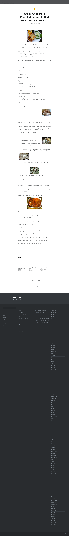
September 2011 (54, 481)
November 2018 (54, 339)
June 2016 (53, 379)
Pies (3, 329)
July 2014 (53, 424)
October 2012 (53, 459)
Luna (4, 327)
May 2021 (53, 318)
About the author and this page (51, 2)
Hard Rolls (21, 312)
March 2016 (53, 386)
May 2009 (53, 516)
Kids (3, 325)
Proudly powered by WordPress (7, 533)
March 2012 (53, 471)
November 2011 (54, 477)
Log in (20, 327)
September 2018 (54, 343)
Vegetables (5, 333)
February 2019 (54, 337)
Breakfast (4, 317)
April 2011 (53, 490)
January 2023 (53, 312)
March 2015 (53, 408)
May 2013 (53, 445)
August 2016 (53, 375)
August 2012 (53, 461)
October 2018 (53, 341)
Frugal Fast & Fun (8, 3)
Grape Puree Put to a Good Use (43, 320)
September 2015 (54, 396)
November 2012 (54, 457)
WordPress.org (21, 333)
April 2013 (53, 447)
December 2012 (54, 455)
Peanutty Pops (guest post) (24, 316)
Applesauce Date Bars (23, 314)
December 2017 (54, 351)
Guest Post (5, 323)
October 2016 (53, 371)
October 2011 (53, 479)
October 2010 (53, 502)
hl (33, 23)
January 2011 (53, 496)
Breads (4, 315)
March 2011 (53, 492)
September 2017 (54, 355)
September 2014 (54, 420)
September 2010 (54, 504)
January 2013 (53, 453)
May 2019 (53, 335)
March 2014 (53, 432)
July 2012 (53, 463)
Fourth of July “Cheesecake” (42, 310)
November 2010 (54, 500)
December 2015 (54, 390)
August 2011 (53, 483)
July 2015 (53, 400)
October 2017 (53, 353)
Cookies (4, 319)
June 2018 (53, 345)
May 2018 (53, 347)
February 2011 (54, 494)
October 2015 (53, 394)
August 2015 (53, 398)
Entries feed (21, 329)
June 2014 (53, 426)
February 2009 (54, 522)
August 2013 (53, 439)
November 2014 (54, 416)
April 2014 (53, 430)
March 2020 (53, 324)
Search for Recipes (63, 2)
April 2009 (53, 518)
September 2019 (54, 328)
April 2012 (53, 469)
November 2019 (54, 326)
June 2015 (53, 402)
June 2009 (53, 514)
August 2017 (53, 357)
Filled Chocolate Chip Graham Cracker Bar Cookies (24, 319)
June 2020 (53, 320)
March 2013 (53, 449)
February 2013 (54, 451)
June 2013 (53, 443)
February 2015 (54, 410)
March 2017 (53, 365)
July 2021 (53, 316)
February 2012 (54, 473)
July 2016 (53, 377)
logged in (19, 299)
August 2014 (53, 422)
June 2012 (53, 465)
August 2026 (53, 310)
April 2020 (53, 322)
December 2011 (54, 475)
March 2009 (53, 520)
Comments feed (22, 331)
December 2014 (54, 414)
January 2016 (53, 388)
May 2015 (53, 404)
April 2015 (53, 406)
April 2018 (53, 349)
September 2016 (54, 373)
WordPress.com (20, 533)
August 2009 (53, 510)
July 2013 (53, 441)
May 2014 (53, 428)
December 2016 (54, 369)
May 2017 (53, 361)
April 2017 (53, 363)
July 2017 (53, 359)
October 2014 (53, 418)
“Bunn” (20, 310)
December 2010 (54, 498)
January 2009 (53, 524)
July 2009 (53, 512)
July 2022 (53, 314)
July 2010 (53, 508)
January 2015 (53, 412)
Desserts (4, 321)
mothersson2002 (38, 322)
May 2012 (53, 467)
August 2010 (53, 506)
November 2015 (54, 392)
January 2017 (53, 367)
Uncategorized (34, 11)
